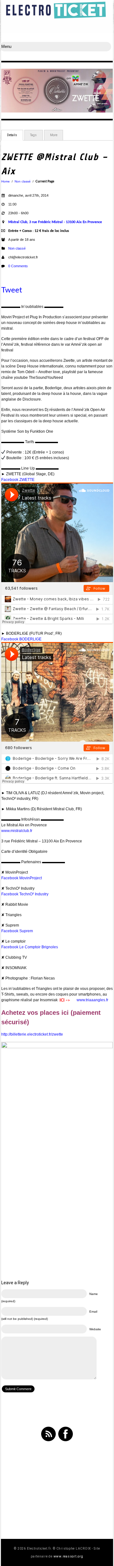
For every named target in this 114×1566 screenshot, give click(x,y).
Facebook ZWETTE (18, 479)
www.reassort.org (68, 1556)
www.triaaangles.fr (92, 1000)
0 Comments (18, 266)
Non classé (23, 181)
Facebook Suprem (17, 931)
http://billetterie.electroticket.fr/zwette (32, 1034)
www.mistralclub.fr (16, 831)
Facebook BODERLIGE (21, 639)
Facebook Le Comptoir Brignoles (29, 947)
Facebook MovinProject (21, 878)
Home (5, 181)
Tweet (11, 290)
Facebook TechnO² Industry (24, 894)
